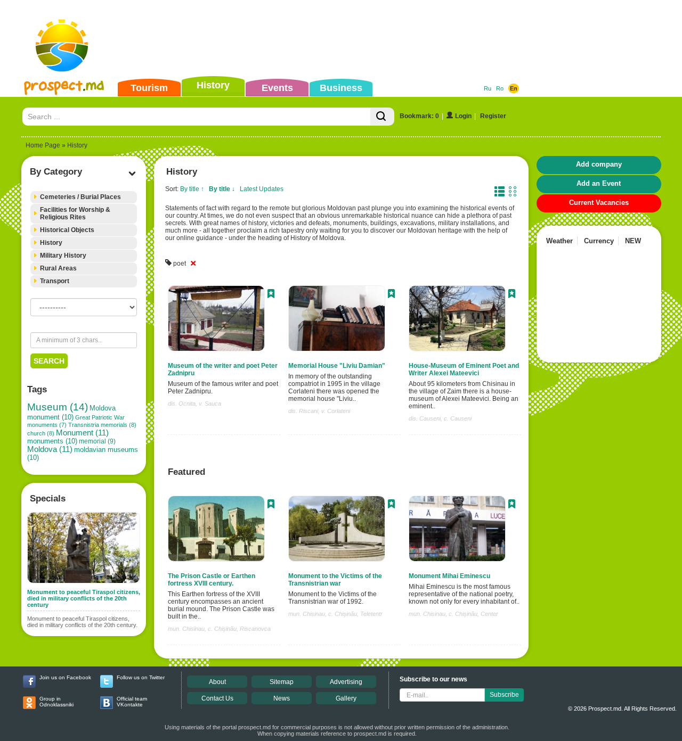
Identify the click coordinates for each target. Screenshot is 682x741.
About (217, 682)
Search (49, 361)
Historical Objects (67, 230)
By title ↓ (222, 189)
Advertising (346, 682)
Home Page (43, 145)
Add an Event (599, 183)
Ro (500, 88)
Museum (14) (57, 407)
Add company (599, 164)
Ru (487, 88)
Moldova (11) (49, 449)
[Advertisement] (324, 39)
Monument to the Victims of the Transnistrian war (335, 579)
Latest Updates (261, 189)
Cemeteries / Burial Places (80, 197)
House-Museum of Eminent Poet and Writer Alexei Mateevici (464, 369)
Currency (599, 241)
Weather (559, 241)
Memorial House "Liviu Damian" (336, 365)
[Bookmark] (270, 295)
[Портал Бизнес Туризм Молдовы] (63, 56)
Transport (54, 281)
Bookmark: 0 (419, 116)
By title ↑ (192, 189)
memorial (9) (97, 441)
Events (277, 88)
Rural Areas (58, 268)
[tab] (83, 197)
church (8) (40, 433)
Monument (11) (82, 433)
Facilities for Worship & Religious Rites (75, 213)
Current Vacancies (599, 203)
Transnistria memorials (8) (102, 425)
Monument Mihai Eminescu (449, 576)
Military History (63, 255)
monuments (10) (52, 441)
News (281, 698)
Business (341, 88)
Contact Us (217, 698)
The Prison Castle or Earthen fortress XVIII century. (211, 579)
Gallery (346, 698)
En (513, 88)
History (213, 85)
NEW (633, 241)
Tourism (149, 88)
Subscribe (504, 694)
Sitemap (282, 682)
